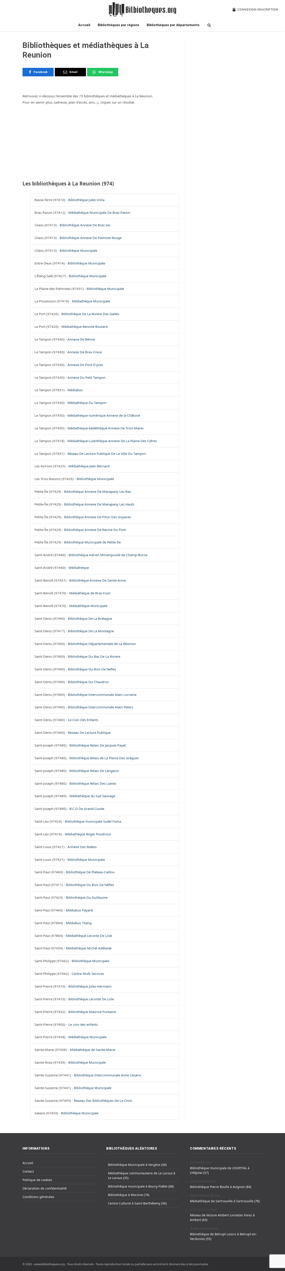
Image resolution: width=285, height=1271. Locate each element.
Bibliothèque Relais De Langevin (94, 770)
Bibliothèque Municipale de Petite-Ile (92, 542)
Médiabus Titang (79, 923)
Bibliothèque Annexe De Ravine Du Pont (95, 529)
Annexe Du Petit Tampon (86, 377)
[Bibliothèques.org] (142, 9)
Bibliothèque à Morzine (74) (128, 1195)
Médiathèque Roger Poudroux (88, 834)
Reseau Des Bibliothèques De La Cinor (103, 1100)
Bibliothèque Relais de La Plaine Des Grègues (104, 758)
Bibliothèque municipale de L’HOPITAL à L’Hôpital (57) (219, 1170)
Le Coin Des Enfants (83, 720)
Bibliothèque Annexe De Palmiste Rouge (91, 237)
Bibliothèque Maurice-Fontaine (92, 1011)
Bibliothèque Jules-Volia (86, 200)
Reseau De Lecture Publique (89, 732)
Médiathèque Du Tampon (86, 402)
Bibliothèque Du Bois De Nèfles (90, 884)
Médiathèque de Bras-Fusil (89, 593)
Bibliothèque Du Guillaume (87, 897)
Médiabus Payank (79, 910)
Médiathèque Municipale (91, 301)
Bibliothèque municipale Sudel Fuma (93, 821)
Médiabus (75, 390)
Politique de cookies (37, 1180)
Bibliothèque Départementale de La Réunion (102, 643)
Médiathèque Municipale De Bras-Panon (99, 212)
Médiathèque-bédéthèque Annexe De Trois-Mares (105, 428)
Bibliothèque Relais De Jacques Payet (97, 745)
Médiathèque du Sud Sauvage (92, 796)
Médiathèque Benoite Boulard (84, 326)
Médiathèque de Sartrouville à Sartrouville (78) (225, 1201)
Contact (28, 1171)
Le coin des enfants (83, 1024)
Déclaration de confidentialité (44, 1188)
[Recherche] (209, 25)
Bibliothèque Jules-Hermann (90, 986)
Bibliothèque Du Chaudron (88, 682)
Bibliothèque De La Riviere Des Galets (90, 314)
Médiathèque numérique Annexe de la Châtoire (103, 415)
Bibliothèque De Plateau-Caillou (90, 872)
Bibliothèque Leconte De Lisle (91, 999)
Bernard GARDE (200, 1210)
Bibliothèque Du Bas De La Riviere (94, 656)
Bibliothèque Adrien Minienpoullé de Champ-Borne (108, 555)
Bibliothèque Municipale (78, 250)
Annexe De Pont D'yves (85, 364)
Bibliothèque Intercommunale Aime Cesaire (107, 1075)
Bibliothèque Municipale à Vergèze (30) (137, 1165)
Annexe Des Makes (82, 847)
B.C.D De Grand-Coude (86, 808)
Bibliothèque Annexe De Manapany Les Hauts (99, 504)
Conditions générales (38, 1197)
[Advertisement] (100, 142)
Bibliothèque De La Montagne (91, 631)
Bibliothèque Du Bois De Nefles (92, 669)
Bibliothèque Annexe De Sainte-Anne (97, 580)
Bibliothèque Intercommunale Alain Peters (100, 707)
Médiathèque (79, 567)
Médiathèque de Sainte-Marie (92, 1049)
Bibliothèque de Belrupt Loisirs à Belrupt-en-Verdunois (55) (223, 1236)
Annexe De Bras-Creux (84, 352)
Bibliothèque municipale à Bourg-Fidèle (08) (141, 1186)
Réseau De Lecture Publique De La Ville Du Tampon (106, 453)
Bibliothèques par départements (173, 25)
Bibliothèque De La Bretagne (90, 618)
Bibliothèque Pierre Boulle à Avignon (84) (220, 1187)
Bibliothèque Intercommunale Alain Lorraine (102, 694)
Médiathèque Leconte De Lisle (89, 935)
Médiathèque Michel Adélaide (89, 948)
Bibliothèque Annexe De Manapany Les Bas (97, 491)
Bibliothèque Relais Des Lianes (92, 783)
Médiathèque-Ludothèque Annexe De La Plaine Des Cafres (112, 441)
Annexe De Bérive (81, 339)
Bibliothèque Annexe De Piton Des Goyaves (97, 517)
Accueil (84, 25)
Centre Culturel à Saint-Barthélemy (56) (137, 1203)
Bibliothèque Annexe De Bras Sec (85, 225)
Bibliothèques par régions (118, 25)
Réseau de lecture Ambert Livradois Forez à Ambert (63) (222, 1217)
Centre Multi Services (88, 973)
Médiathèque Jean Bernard (88, 466)
